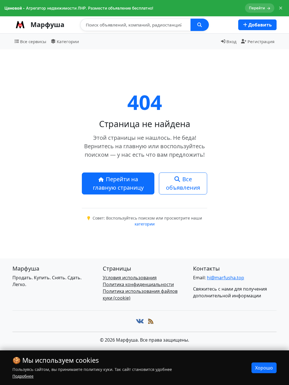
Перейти (259, 8)
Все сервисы (33, 41)
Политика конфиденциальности (138, 284)
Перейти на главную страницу (118, 183)
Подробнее (23, 376)
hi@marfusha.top (225, 278)
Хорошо (264, 368)
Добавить (259, 25)
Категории (68, 41)
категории (145, 224)
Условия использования (130, 278)
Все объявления (183, 183)
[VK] (140, 321)
